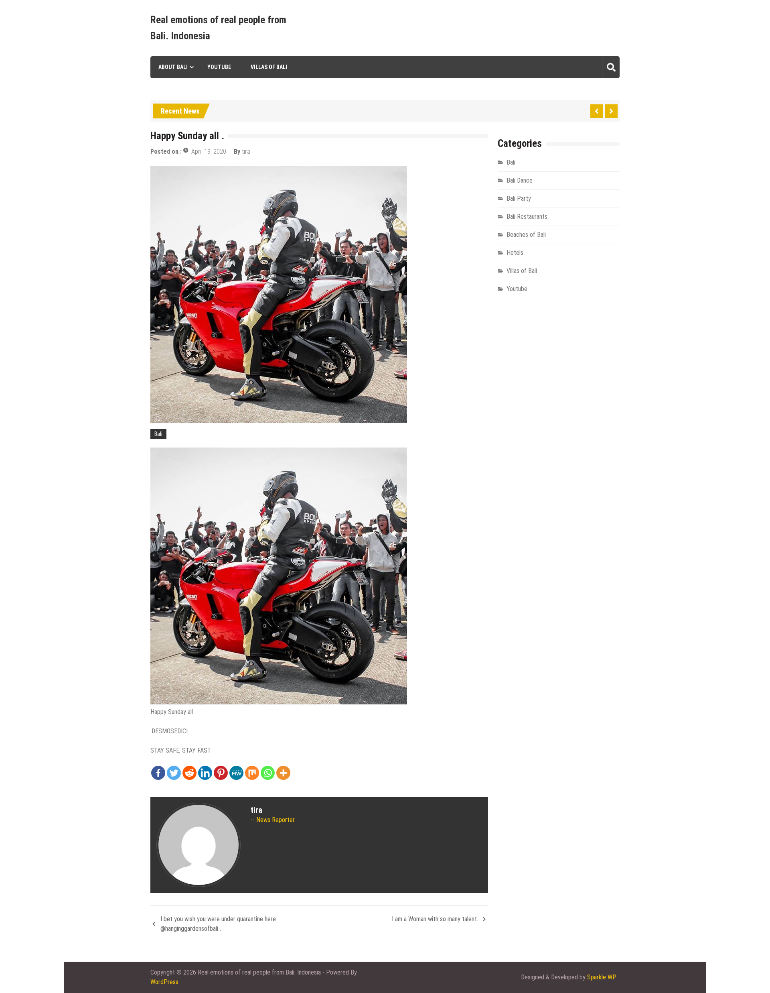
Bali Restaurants (527, 216)
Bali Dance (520, 180)
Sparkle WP (601, 977)
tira (246, 151)
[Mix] (252, 773)
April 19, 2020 (208, 151)
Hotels (515, 252)
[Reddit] (189, 773)
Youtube (219, 67)
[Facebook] (158, 773)
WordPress (164, 982)
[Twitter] (174, 773)
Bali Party (519, 198)
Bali (158, 434)
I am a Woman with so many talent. (435, 919)
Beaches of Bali (526, 234)
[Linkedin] (205, 773)
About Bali (173, 67)
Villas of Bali (269, 67)
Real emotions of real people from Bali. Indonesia (218, 28)
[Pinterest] (221, 773)
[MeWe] (236, 773)
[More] (283, 773)
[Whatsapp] (268, 773)
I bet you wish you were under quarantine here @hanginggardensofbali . (218, 923)
